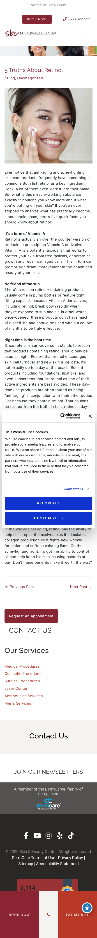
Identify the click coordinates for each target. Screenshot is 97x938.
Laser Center (16, 688)
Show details (72, 489)
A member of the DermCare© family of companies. (48, 791)
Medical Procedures (22, 666)
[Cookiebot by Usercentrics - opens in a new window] (61, 416)
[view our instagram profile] (49, 835)
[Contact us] (48, 914)
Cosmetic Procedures (24, 673)
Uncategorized (30, 78)
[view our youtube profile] (37, 835)
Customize (46, 518)
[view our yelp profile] (60, 835)
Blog (11, 78)
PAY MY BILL (77, 915)
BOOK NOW (37, 19)
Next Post (81, 586)
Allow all (48, 503)
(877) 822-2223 (79, 19)
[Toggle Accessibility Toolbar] (87, 907)
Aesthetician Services (24, 696)
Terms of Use (43, 857)
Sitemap (25, 863)
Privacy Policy (70, 857)
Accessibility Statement (57, 863)
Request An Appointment (31, 616)
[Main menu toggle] (87, 34)
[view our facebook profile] (26, 835)
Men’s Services (18, 703)
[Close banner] (90, 416)
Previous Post (19, 586)
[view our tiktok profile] (71, 835)
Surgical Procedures (22, 681)
